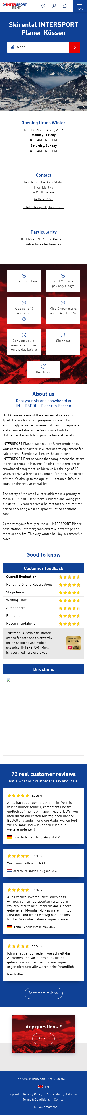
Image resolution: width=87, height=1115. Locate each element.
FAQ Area (43, 1038)
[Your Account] (54, 6)
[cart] (65, 6)
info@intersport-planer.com (43, 207)
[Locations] (43, 6)
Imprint (13, 1094)
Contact (59, 1099)
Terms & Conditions (36, 1099)
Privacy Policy (32, 1094)
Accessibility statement (62, 1094)
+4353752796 (43, 199)
